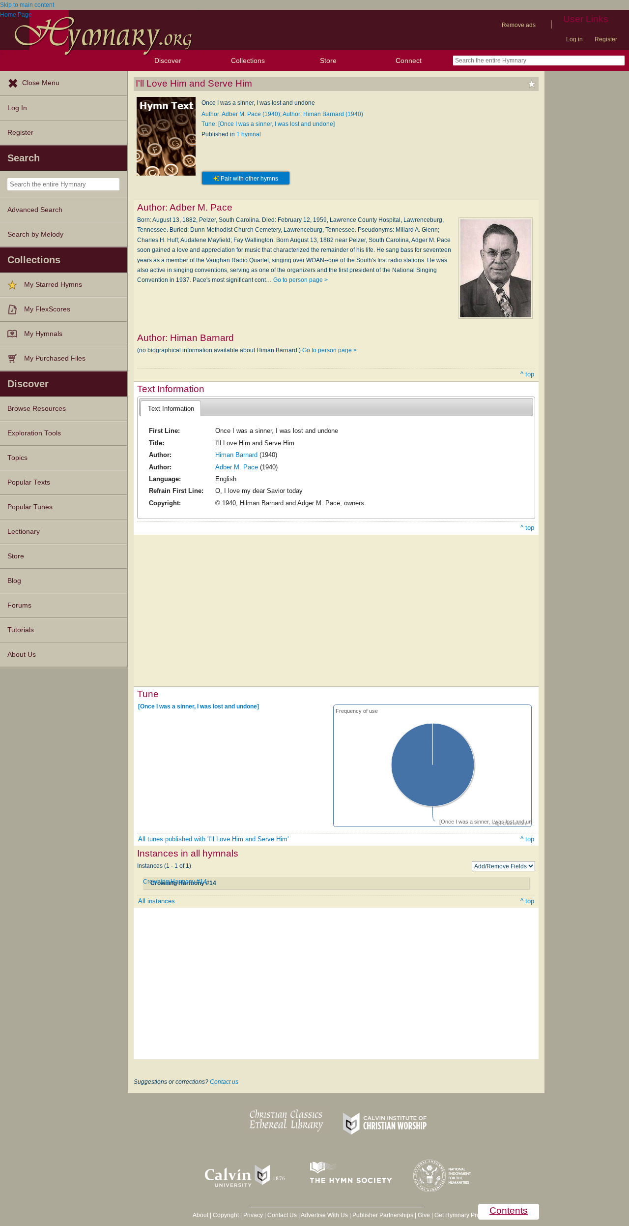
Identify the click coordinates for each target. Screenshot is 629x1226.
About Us (21, 654)
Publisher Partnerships (382, 1215)
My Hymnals (43, 333)
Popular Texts (28, 482)
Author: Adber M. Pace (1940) (240, 114)
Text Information (171, 408)
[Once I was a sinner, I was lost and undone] (198, 706)
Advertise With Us (324, 1215)
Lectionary (23, 531)
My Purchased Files (55, 358)
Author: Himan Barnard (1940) (323, 114)
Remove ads (519, 25)
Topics (17, 457)
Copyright (226, 1215)
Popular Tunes (30, 507)
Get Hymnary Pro (457, 1215)
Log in (574, 39)
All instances (156, 901)
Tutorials (20, 630)
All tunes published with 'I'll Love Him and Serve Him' (213, 839)
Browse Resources (36, 408)
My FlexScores (47, 309)
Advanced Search (34, 210)
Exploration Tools (34, 433)
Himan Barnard (236, 455)
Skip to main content (27, 4)
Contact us (224, 1081)
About (200, 1215)
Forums (19, 605)
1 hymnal (248, 134)
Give (424, 1215)
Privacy (253, 1215)
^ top (527, 374)
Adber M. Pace (236, 467)
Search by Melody (35, 234)
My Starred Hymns (53, 284)
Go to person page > (300, 279)
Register (606, 39)
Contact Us (282, 1215)
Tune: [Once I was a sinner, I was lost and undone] (268, 124)
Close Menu (40, 83)
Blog (14, 580)
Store (328, 60)
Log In (17, 108)
